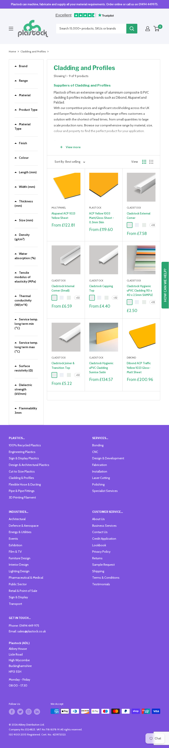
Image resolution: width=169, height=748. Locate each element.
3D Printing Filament (22, 497)
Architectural (17, 519)
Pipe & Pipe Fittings (22, 491)
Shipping (98, 571)
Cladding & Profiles (21, 478)
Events (13, 539)
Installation (99, 471)
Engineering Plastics (22, 452)
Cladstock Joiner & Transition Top (62, 365)
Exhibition (15, 545)
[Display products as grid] (144, 162)
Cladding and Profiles (33, 51)
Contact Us (100, 532)
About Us (98, 519)
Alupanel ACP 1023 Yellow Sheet (63, 216)
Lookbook (99, 545)
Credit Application (104, 539)
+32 (153, 225)
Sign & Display (18, 597)
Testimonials (101, 584)
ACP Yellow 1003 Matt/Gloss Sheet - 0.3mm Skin (101, 218)
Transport (15, 604)
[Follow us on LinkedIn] (37, 712)
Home (12, 51)
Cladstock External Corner (138, 216)
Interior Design (19, 565)
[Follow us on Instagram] (29, 712)
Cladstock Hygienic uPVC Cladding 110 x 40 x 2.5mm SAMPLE (140, 290)
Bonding (97, 445)
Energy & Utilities (20, 532)
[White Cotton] (137, 225)
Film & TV (15, 552)
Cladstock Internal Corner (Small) (62, 288)
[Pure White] (130, 225)
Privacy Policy (101, 552)
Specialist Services (105, 491)
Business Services (104, 526)
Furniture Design (19, 558)
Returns (97, 558)
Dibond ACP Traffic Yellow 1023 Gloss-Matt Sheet (139, 367)
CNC (95, 452)
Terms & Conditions (105, 578)
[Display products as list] (151, 162)
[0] (156, 28)
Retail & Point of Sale (23, 591)
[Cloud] (144, 225)
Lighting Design (19, 571)
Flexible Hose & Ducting (25, 484)
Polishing (98, 484)
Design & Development (108, 458)
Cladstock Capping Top (101, 288)
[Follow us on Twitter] (20, 712)
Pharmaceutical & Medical (26, 578)
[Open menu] (11, 28)
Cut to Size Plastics (22, 471)
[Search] (131, 28)
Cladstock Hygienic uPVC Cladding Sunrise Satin (101, 367)
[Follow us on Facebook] (12, 712)
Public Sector (18, 584)
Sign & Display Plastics (24, 458)
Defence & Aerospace (24, 526)
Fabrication (99, 465)
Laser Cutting (101, 478)
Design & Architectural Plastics (29, 465)
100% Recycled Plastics (25, 445)
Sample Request (103, 565)
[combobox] (91, 28)
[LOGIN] (147, 28)
